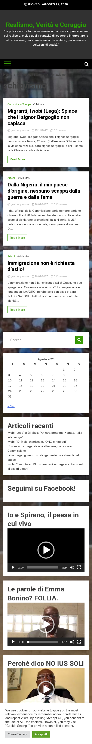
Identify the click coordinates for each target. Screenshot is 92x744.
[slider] (42, 567)
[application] (46, 550)
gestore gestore (20, 130)
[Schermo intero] (79, 567)
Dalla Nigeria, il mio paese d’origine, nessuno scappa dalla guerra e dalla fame (43, 191)
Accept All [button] (41, 734)
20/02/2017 (41, 276)
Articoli (11, 178)
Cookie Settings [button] (18, 734)
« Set (11, 406)
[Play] (13, 567)
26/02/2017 (41, 204)
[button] (46, 550)
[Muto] (72, 567)
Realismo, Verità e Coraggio (46, 24)
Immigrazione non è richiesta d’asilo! (41, 266)
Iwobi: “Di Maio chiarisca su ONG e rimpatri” (37, 441)
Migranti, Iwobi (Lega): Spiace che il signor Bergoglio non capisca (42, 117)
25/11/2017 (41, 130)
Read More (17, 159)
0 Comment (60, 130)
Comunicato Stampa (19, 104)
